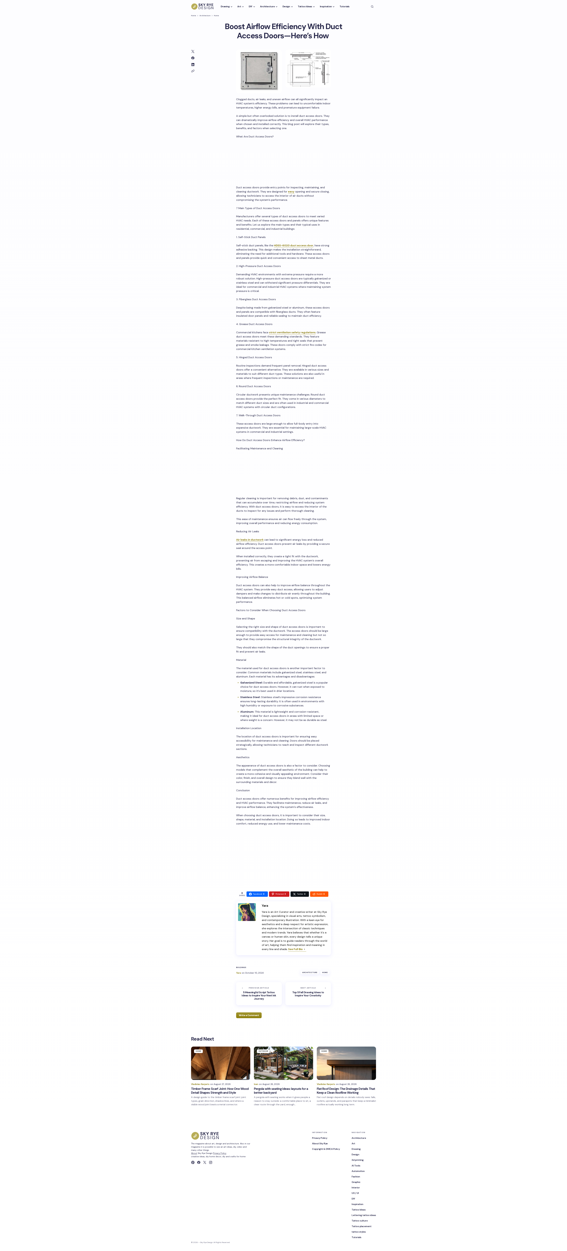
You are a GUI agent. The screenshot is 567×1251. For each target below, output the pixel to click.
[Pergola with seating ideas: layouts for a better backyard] (283, 1063)
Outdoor (263, 1051)
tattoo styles (359, 1231)
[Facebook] (199, 1162)
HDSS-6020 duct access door (293, 245)
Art (353, 1143)
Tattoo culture (360, 1220)
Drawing (356, 1149)
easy (291, 191)
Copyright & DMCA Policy (326, 1149)
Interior (356, 1187)
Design (355, 1154)
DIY (353, 1198)
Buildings (241, 967)
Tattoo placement (361, 1226)
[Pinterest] (193, 1162)
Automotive (358, 1171)
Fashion (356, 1176)
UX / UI (355, 1193)
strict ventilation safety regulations (292, 332)
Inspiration (357, 1204)
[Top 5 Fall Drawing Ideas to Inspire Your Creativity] (308, 993)
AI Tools (356, 1165)
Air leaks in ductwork (250, 540)
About (194, 1153)
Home (193, 15)
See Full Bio (295, 949)
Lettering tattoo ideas (364, 1215)
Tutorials (356, 1237)
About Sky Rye (320, 1143)
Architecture (205, 15)
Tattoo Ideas (359, 1209)
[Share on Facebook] (193, 58)
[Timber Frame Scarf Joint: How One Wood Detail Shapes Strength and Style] (220, 1063)
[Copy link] (193, 71)
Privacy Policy (219, 1153)
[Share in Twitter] (193, 51)
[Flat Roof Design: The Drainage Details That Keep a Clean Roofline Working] (346, 1063)
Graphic (356, 1182)
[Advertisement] (283, 161)
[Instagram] (211, 1162)
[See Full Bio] (304, 949)
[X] (205, 1162)
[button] (372, 6)
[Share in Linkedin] (193, 64)
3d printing (358, 1160)
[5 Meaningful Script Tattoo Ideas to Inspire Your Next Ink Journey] (259, 993)
